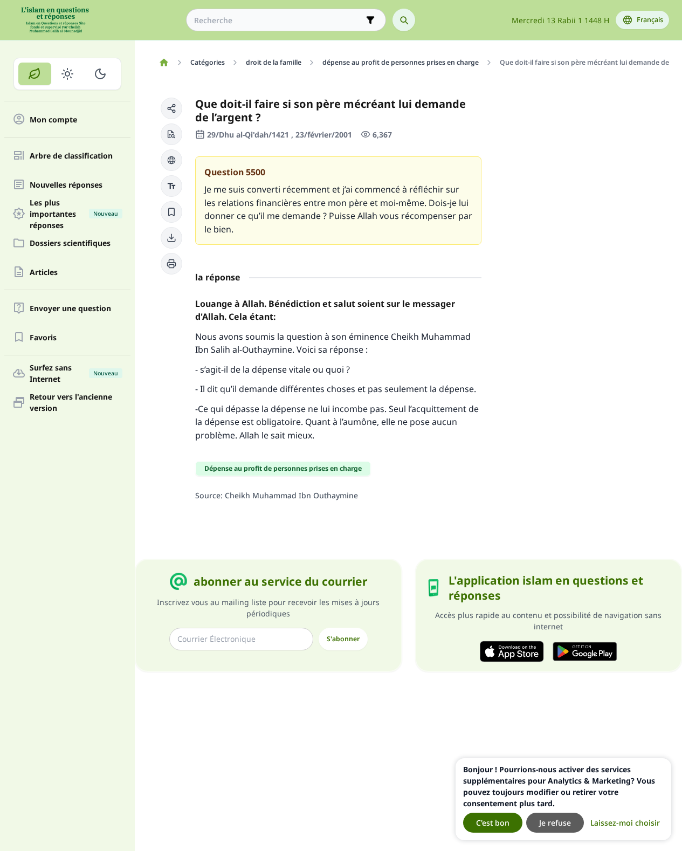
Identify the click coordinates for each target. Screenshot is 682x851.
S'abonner (343, 638)
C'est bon (492, 823)
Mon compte (53, 119)
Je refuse (555, 823)
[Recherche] (403, 20)
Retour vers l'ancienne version (71, 402)
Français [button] (650, 19)
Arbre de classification (71, 155)
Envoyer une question (70, 308)
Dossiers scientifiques (70, 243)
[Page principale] (163, 62)
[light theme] (67, 74)
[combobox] (278, 20)
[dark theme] (100, 74)
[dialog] (563, 799)
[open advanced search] (370, 20)
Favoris (43, 337)
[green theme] (34, 74)
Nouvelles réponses (66, 185)
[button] (171, 108)
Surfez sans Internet (74, 373)
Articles (44, 272)
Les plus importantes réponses (74, 213)
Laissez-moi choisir (625, 823)
